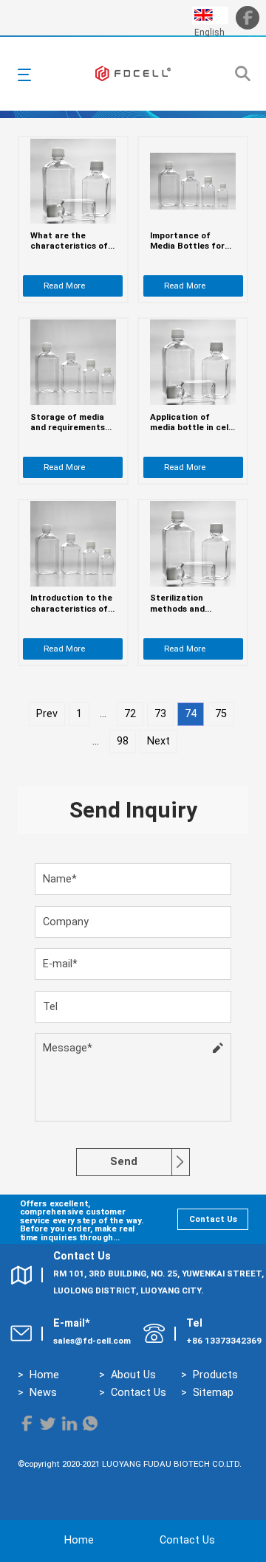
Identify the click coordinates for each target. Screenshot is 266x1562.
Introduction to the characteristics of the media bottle (71, 603)
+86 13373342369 (224, 1340)
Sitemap (213, 1392)
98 (123, 741)
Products (215, 1375)
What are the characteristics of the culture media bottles (69, 241)
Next (158, 741)
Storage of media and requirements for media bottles (67, 422)
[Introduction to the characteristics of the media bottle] (73, 544)
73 (160, 714)
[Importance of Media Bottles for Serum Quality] (193, 181)
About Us (133, 1375)
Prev (47, 714)
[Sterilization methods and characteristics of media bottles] (193, 544)
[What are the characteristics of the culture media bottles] (73, 181)
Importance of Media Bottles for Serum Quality (187, 241)
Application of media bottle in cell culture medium (190, 422)
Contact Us (213, 1219)
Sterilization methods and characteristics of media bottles (189, 603)
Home (44, 1375)
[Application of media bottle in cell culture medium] (193, 362)
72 (130, 714)
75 (221, 714)
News (43, 1392)
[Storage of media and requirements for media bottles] (73, 362)
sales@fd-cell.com (92, 1340)
